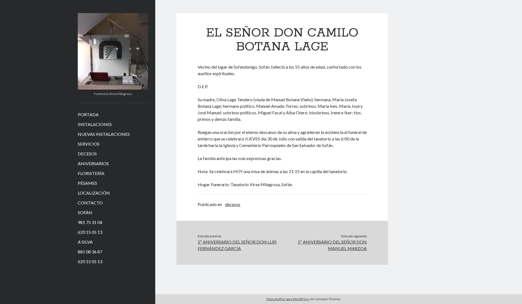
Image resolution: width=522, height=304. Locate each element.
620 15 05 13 (90, 232)
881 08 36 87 (90, 251)
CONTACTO (90, 202)
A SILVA (85, 241)
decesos (232, 204)
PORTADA (88, 114)
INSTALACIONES (95, 124)
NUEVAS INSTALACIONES (104, 134)
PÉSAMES (87, 183)
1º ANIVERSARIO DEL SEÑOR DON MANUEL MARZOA (332, 245)
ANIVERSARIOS (93, 163)
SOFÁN (85, 212)
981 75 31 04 (90, 222)
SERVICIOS (89, 143)
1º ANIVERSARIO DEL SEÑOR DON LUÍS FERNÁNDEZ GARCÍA (237, 245)
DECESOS (87, 153)
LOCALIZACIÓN (94, 192)
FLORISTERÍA (91, 173)
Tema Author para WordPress (287, 299)
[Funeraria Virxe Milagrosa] (113, 87)
